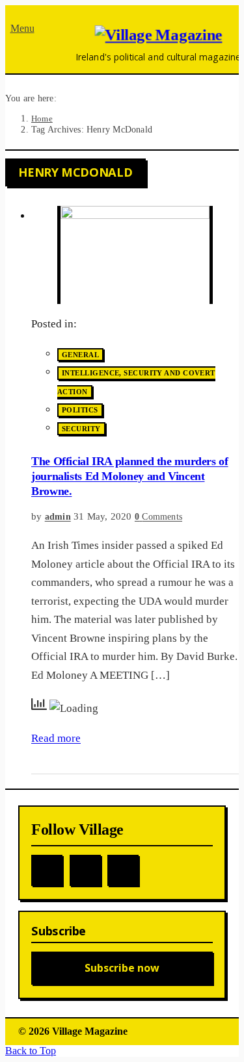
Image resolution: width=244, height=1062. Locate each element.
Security (81, 429)
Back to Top (30, 1050)
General (80, 355)
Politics (80, 410)
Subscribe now (122, 968)
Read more (56, 738)
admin (58, 517)
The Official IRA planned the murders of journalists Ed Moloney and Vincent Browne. (129, 476)
